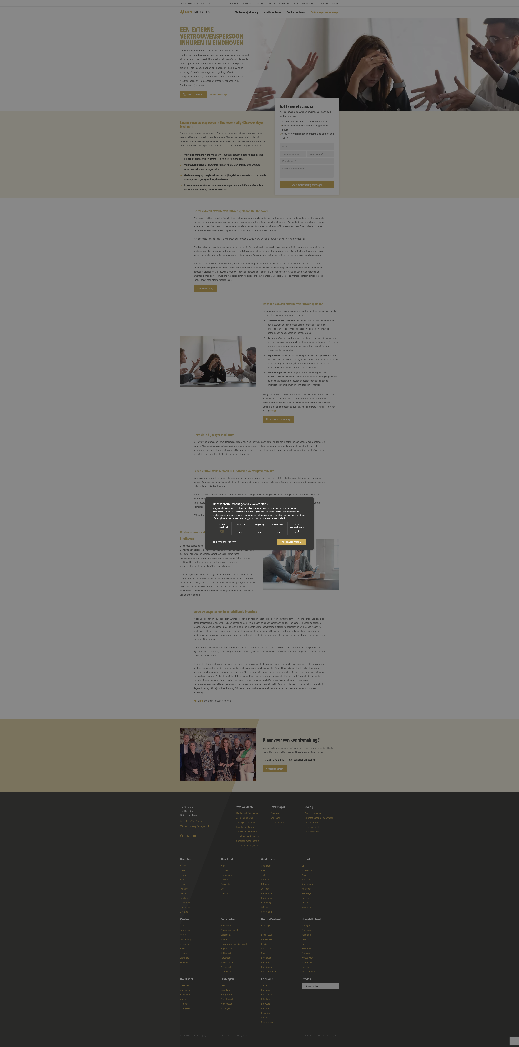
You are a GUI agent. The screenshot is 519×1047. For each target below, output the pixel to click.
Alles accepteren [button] (291, 542)
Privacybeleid (278, 518)
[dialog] (259, 523)
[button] (225, 541)
